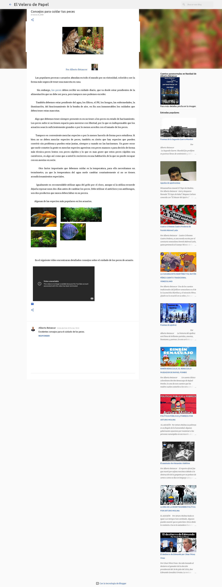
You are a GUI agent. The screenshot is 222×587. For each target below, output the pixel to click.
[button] (32, 20)
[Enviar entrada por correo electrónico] (32, 305)
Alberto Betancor (47, 328)
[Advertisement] (83, 401)
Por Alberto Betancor (76, 69)
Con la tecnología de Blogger (112, 583)
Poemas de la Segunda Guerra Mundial (176, 139)
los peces (56, 90)
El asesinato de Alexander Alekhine (175, 463)
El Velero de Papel (31, 4)
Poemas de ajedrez (168, 325)
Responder (44, 336)
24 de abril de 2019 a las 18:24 (68, 328)
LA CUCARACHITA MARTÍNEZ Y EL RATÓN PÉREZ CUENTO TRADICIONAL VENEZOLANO (178, 277)
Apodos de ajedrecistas (170, 183)
